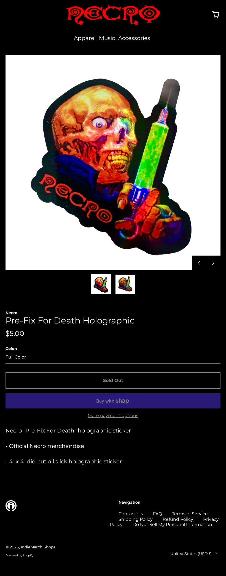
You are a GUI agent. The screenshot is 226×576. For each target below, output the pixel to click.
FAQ (157, 513)
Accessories (134, 38)
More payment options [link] (113, 415)
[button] (215, 15)
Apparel (85, 38)
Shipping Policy (136, 519)
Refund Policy (178, 519)
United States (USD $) (192, 553)
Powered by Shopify (19, 555)
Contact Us (131, 513)
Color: (11, 348)
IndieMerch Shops (38, 547)
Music (107, 38)
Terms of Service (190, 513)
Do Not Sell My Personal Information (172, 524)
